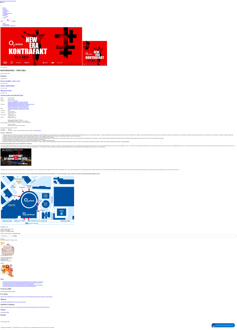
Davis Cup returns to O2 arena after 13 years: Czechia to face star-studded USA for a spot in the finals (23, 285)
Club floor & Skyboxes (7, 13)
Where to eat (14, 301)
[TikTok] (6, 20)
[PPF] (3, 326)
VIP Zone (47, 307)
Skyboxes (21, 307)
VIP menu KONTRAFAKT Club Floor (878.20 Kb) (18, 107)
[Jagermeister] (18, 320)
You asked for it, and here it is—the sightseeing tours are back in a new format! (18, 283)
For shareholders (9, 301)
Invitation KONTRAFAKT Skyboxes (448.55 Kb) (18, 103)
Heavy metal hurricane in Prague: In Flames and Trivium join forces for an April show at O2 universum (23, 281)
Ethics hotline (23, 301)
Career (6, 16)
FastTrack (8, 1)
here (10, 129)
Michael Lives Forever (6, 90)
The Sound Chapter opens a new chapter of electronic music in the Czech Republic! (19, 286)
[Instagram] (2, 20)
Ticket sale (7, 291)
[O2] (2, 320)
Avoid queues (42, 296)
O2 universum (3, 1)
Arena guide (2, 301)
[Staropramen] (7, 320)
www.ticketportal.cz (125, 141)
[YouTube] (5, 20)
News (4, 7)
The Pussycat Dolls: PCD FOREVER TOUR (11, 95)
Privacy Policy (38, 130)
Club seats (17, 307)
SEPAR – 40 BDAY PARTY (7, 85)
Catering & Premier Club (10, 307)
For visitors (5, 9)
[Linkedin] (3, 20)
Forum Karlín (13, 1)
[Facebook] (1, 20)
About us (5, 15)
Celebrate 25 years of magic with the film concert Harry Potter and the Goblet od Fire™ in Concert (22, 282)
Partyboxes (2, 307)
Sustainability (5, 14)
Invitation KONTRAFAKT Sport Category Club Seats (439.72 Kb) (21, 104)
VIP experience (6, 11)
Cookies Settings (49, 296)
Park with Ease (12, 291)
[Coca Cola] (13, 320)
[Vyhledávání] (9, 20)
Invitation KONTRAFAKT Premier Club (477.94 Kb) (18, 105)
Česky (3, 2)
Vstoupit (2, 263)
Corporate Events (41, 307)
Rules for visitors (3, 296)
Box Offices (27, 296)
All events (2, 291)
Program (4, 8)
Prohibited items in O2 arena (12, 296)
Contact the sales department (29, 307)
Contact (4, 17)
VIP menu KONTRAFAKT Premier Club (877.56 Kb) (18, 108)
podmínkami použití (16, 233)
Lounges (36, 307)
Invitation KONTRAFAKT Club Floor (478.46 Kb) (18, 102)
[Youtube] (4, 328)
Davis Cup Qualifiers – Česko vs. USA (10, 81)
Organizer (16, 100)
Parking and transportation (35, 296)
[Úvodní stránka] (3, 4)
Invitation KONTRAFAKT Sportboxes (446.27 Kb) (18, 106)
